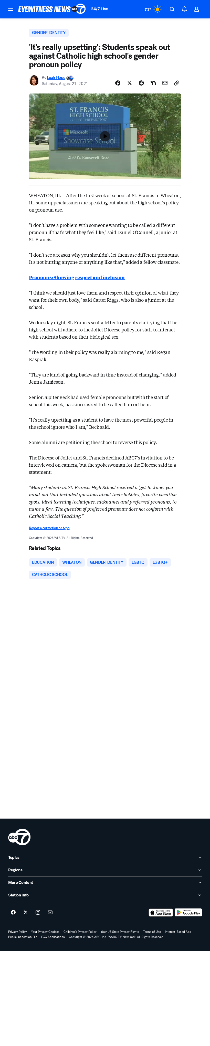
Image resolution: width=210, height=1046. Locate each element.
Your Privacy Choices (45, 931)
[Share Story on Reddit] (141, 83)
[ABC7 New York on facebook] (13, 912)
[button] (10, 9)
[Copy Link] (176, 83)
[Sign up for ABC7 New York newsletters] (50, 912)
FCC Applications (53, 936)
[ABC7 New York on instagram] (38, 912)
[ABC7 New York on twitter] (25, 912)
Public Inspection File (22, 936)
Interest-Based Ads (178, 931)
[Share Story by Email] (165, 83)
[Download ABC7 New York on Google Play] (188, 912)
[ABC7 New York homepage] (52, 9)
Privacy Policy (17, 931)
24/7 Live (99, 9)
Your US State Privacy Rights (120, 931)
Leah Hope (56, 77)
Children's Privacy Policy (80, 931)
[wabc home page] (19, 837)
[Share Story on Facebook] (117, 83)
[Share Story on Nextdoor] (153, 83)
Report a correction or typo (49, 528)
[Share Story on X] (129, 83)
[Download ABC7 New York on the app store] (161, 912)
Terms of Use (152, 931)
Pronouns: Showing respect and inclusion (77, 277)
